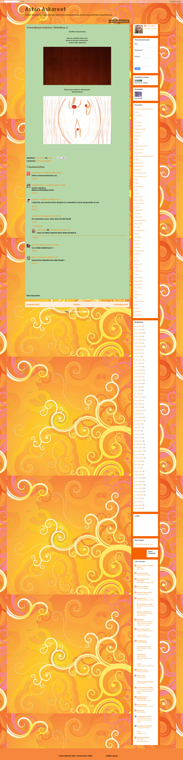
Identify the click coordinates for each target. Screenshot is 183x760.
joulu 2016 (138, 454)
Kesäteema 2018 (140, 173)
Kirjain (137, 183)
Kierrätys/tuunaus (140, 176)
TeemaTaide (46, 161)
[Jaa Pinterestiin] (65, 158)
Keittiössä (138, 169)
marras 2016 (139, 458)
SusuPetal (35, 216)
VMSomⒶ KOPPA (143, 737)
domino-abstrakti (140, 129)
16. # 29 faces (141, 683)
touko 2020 (138, 329)
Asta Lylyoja (41, 230)
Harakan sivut (142, 598)
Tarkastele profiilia (150, 29)
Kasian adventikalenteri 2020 (144, 156)
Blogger (121, 756)
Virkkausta (138, 294)
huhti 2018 (138, 407)
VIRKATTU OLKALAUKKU (145, 631)
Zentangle (138, 315)
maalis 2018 (139, 410)
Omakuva (138, 244)
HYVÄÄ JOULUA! (142, 642)
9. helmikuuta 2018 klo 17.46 (50, 216)
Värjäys (137, 308)
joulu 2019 (138, 343)
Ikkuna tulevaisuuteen (143, 637)
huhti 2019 (138, 370)
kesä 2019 (138, 363)
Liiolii (139, 664)
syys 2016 (138, 464)
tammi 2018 (139, 417)
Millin (34, 257)
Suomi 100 (138, 264)
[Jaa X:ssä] (61, 158)
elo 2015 (137, 502)
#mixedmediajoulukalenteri (143, 109)
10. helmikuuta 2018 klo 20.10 (48, 245)
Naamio (137, 234)
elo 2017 (137, 431)
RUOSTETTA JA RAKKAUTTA (142, 698)
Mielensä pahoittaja (143, 671)
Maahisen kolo (142, 670)
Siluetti (137, 261)
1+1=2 (137, 112)
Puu (136, 257)
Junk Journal (139, 149)
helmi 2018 (138, 414)
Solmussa (140, 710)
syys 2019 (138, 353)
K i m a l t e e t (142, 635)
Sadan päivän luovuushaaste (146, 666)
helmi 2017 (138, 448)
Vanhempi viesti (121, 304)
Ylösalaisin (138, 311)
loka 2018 (138, 387)
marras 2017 (139, 421)
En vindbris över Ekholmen (143, 580)
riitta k (34, 245)
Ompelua (138, 247)
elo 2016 (137, 468)
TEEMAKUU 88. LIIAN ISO (145, 600)
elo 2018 (137, 393)
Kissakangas (139, 186)
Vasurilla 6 (138, 288)
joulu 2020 (138, 326)
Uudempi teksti (33, 304)
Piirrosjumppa (139, 250)
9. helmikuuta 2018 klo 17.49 (60, 230)
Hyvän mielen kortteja (143, 575)
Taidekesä (138, 271)
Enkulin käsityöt (143, 586)
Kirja (136, 180)
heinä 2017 (138, 434)
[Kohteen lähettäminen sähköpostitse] (57, 158)
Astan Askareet (45, 9)
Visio (136, 298)
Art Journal (138, 122)
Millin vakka (141, 676)
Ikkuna (137, 139)
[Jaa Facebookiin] (63, 158)
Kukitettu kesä (141, 677)
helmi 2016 (138, 488)
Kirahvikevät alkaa (142, 594)
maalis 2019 (139, 373)
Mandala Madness (141, 220)
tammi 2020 (139, 340)
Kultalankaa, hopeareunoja (144, 544)
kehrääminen (139, 163)
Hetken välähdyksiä (144, 612)
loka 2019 (138, 350)
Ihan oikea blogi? (143, 629)
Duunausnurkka (142, 573)
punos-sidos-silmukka (145, 687)
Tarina (137, 274)
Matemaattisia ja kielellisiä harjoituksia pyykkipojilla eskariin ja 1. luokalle (145, 623)
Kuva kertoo (139, 196)
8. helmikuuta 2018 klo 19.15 (51, 173)
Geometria (138, 132)
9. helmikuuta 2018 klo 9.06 (54, 185)
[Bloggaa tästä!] (59, 158)
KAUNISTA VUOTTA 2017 (145, 706)
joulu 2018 (138, 383)
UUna (139, 732)
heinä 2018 (138, 397)
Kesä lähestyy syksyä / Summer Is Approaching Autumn (144, 720)
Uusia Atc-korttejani (143, 588)
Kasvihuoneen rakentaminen (145, 582)
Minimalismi (138, 224)
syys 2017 (138, 427)
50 (135, 119)
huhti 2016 (138, 481)
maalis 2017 (139, 444)
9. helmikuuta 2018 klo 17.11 (49, 199)
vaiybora (35, 199)
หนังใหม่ (34, 206)
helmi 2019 (138, 377)
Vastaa (34, 178)
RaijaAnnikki (36, 173)
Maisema (138, 213)
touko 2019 (138, 367)
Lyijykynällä (138, 210)
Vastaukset (38, 226)
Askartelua (138, 126)
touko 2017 (138, 441)
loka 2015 (138, 498)
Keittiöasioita (139, 166)
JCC (136, 143)
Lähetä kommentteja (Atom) (79, 312)
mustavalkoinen (140, 230)
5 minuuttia (138, 115)
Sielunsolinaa (142, 704)
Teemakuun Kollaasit (144, 726)
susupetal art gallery (144, 716)
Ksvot (136, 190)
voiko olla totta (139, 301)
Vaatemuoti (138, 284)
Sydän (137, 267)
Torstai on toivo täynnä (144, 700)
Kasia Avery (138, 153)
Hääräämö (140, 620)
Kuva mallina (139, 200)
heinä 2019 (138, 360)
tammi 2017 (139, 451)
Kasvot (38, 161)
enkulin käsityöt (38, 185)
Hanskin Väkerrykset (144, 592)
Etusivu (76, 304)
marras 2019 (139, 346)
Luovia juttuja (139, 203)
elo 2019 (137, 356)
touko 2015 (138, 505)
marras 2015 (139, 495)
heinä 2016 (138, 471)
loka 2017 (138, 424)
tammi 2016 (139, 491)
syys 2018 (138, 390)
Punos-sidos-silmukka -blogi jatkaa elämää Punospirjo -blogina (145, 691)
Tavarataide (138, 277)
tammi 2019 (139, 380)
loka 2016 (138, 461)
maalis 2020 (139, 333)
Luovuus (137, 207)
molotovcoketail (99, 756)
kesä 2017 (138, 437)
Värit (136, 305)
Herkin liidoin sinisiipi (145, 604)
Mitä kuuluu (140, 569)
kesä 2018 (138, 400)
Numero (137, 240)
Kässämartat (141, 654)
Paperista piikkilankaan (145, 682)
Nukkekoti (138, 237)
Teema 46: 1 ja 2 (142, 733)
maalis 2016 (139, 485)
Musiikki (137, 227)
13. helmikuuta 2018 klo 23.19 (47, 257)
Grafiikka (138, 136)
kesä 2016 (138, 474)
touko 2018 (138, 404)
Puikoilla (137, 254)
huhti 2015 (138, 508)
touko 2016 (138, 478)
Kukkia (137, 193)
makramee (138, 217)
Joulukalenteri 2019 (141, 146)
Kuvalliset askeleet (143, 647)
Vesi (136, 291)
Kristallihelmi (141, 641)
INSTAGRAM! (141, 712)
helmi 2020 (138, 336)
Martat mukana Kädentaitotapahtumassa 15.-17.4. (144, 658)
